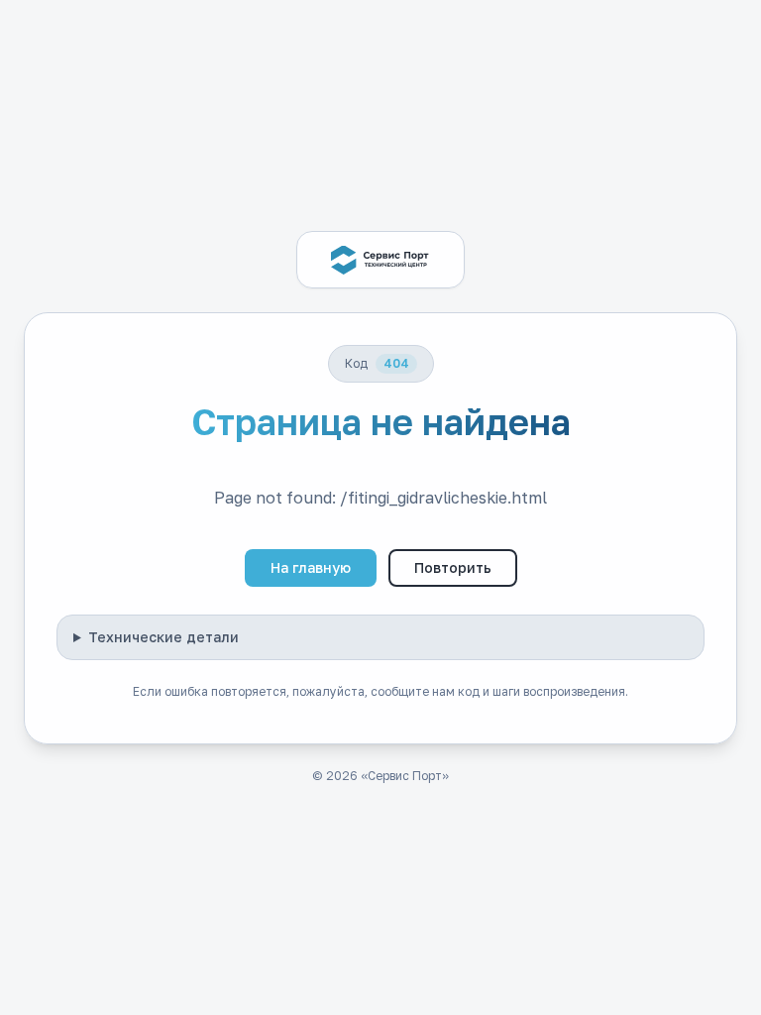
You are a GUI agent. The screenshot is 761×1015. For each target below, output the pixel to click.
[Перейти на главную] (380, 260)
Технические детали (163, 636)
